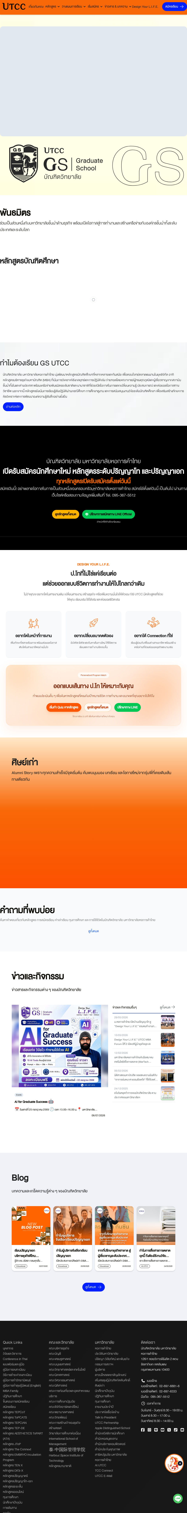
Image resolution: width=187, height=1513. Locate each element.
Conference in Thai (15, 1359)
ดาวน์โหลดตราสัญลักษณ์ (110, 1375)
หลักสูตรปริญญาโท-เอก (18, 1481)
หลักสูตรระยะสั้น (12, 1486)
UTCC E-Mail (103, 1476)
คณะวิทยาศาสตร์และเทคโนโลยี (67, 1369)
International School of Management (63, 1441)
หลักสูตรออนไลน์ (13, 1491)
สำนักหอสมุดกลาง (106, 1438)
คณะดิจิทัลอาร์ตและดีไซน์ (64, 1406)
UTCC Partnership (107, 1422)
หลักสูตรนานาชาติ (60, 1466)
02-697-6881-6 (169, 1386)
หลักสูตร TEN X (13, 1465)
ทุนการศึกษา (10, 1497)
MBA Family (10, 1391)
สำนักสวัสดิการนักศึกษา (109, 1433)
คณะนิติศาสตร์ (58, 1385)
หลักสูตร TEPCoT (14, 1412)
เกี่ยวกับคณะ (36, 6)
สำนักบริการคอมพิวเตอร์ (110, 1444)
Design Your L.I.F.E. (145, 6)
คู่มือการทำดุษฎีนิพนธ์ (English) (22, 1385)
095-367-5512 (160, 1396)
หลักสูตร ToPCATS (15, 1417)
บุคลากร (8, 1348)
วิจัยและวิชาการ (12, 1353)
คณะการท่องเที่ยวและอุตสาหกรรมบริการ (69, 1393)
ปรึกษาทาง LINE (127, 707)
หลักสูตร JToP (12, 1444)
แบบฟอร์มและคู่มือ (13, 1364)
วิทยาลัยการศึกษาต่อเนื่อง (65, 1433)
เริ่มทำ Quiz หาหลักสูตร (63, 707)
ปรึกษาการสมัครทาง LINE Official (111, 514)
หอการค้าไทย (103, 1348)
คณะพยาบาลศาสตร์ (61, 1412)
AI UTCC (100, 1465)
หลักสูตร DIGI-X (13, 1470)
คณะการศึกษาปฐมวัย (62, 1401)
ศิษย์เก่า (99, 1385)
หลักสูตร (50, 6)
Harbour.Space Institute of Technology (66, 1458)
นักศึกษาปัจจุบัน (12, 1502)
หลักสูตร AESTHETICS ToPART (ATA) (23, 1436)
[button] (180, 1464)
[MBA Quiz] (174, 1474)
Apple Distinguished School (112, 1428)
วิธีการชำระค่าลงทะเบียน (17, 1375)
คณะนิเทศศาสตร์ (59, 1375)
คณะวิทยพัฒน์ (58, 1417)
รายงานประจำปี (104, 1406)
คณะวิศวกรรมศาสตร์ (62, 1380)
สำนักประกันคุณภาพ (107, 1449)
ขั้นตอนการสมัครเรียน (16, 1401)
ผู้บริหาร (100, 1369)
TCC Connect (104, 1470)
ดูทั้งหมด (93, 931)
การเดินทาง (10, 1507)
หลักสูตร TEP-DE (14, 1428)
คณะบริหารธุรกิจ (59, 1348)
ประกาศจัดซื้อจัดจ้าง (107, 1412)
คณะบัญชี (55, 1353)
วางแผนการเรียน (72, 6)
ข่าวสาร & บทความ (116, 6)
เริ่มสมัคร (93, 6)
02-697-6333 (168, 1391)
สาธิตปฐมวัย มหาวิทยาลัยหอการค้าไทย (111, 1457)
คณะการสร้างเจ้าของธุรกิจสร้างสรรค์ (64, 1425)
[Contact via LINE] (177, 1499)
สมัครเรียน (171, 6)
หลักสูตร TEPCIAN (15, 1422)
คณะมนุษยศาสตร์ (59, 1364)
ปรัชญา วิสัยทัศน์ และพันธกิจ (112, 1359)
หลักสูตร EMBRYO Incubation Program (22, 1457)
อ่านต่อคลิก (13, 406)
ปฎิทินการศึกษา (12, 1396)
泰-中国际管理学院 (67, 1450)
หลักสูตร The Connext (17, 1449)
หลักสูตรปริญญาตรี (15, 1476)
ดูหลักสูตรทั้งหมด (65, 514)
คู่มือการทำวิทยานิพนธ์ (17, 1380)
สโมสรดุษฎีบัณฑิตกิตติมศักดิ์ (112, 1380)
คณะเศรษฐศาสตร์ (60, 1359)
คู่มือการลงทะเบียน (14, 1369)
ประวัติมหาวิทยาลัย (106, 1353)
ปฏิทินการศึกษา (104, 1396)
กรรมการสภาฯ (104, 1364)
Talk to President (105, 1417)
